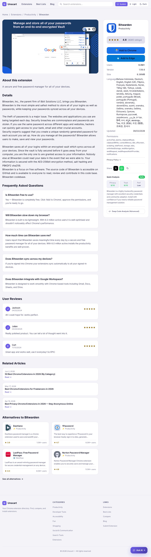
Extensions (27, 4)
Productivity (30, 14)
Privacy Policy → (114, 160)
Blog (52, 4)
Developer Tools (59, 512)
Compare (107, 516)
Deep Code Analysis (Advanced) (125, 211)
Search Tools (58, 535)
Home (5, 14)
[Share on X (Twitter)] (115, 168)
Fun (54, 521)
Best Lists (41, 4)
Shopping (56, 526)
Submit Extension (110, 526)
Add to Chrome (127, 50)
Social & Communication (63, 530)
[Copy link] (127, 168)
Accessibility (58, 516)
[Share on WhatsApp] (121, 168)
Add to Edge (128, 58)
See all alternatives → (12, 479)
